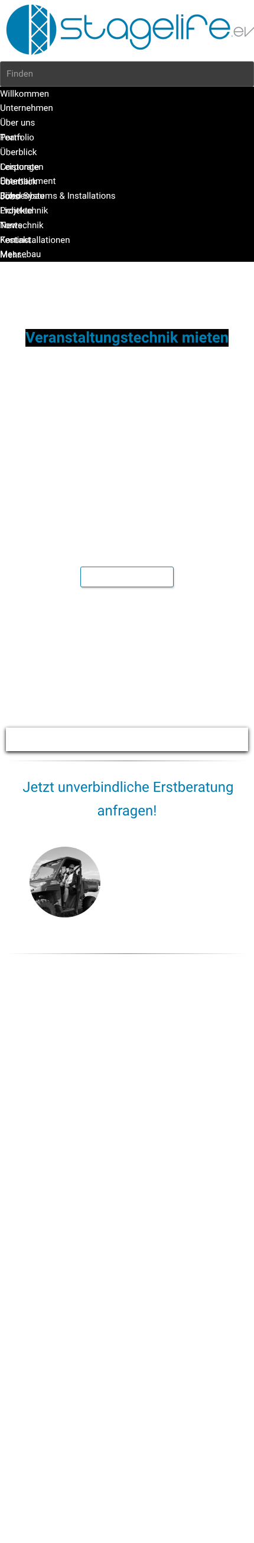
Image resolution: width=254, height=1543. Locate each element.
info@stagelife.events (202, 921)
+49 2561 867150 (198, 902)
